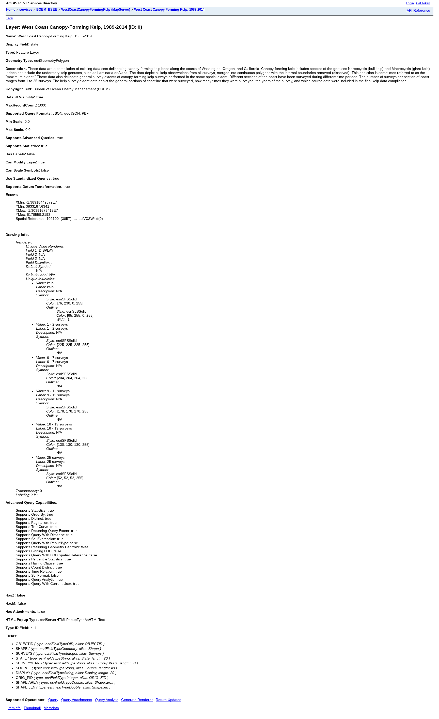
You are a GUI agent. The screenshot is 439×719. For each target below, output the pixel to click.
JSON (9, 18)
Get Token (423, 3)
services (25, 9)
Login (410, 3)
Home (10, 9)
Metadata (51, 708)
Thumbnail (32, 708)
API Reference (418, 10)
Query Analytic (106, 700)
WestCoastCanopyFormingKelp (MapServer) (95, 9)
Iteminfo (14, 708)
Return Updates (168, 700)
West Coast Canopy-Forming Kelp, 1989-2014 (169, 9)
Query (53, 700)
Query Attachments (76, 700)
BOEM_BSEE (46, 9)
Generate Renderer (137, 700)
